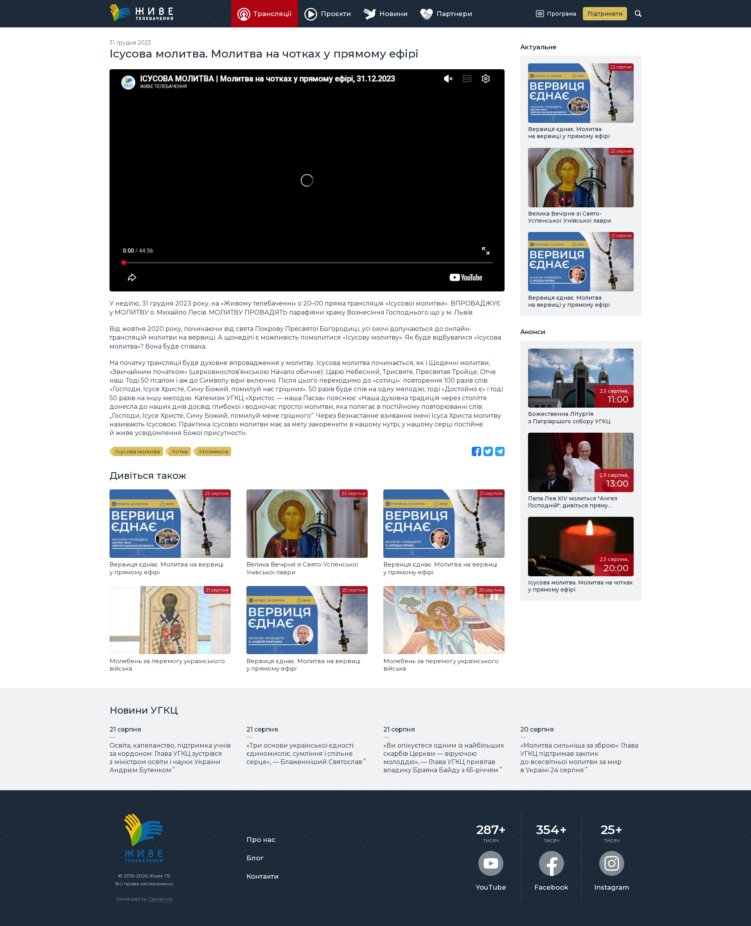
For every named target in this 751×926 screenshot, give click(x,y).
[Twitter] (488, 451)
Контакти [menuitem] (262, 876)
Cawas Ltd (160, 899)
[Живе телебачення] (141, 12)
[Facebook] (476, 451)
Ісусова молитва (138, 451)
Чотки (180, 451)
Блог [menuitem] (255, 858)
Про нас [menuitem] (260, 839)
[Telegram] (500, 451)
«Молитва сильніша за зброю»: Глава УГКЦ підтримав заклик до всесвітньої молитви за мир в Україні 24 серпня (579, 757)
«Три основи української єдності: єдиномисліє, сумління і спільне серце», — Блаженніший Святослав (304, 754)
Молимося (213, 451)
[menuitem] (264, 13)
